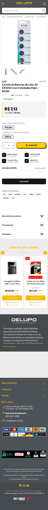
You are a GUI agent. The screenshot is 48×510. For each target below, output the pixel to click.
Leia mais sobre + (9, 347)
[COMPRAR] (31, 145)
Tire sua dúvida (13, 302)
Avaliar (27, 95)
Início (3, 17)
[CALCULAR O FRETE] (24, 181)
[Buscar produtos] (44, 10)
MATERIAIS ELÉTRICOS (14, 17)
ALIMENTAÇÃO (29, 17)
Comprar (13, 298)
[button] (8, 127)
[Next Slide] (45, 253)
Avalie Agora (13, 305)
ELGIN (4, 81)
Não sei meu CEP (40, 168)
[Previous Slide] (3, 253)
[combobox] (24, 10)
